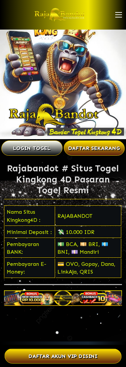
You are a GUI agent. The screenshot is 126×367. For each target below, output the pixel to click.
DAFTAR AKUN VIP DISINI (63, 356)
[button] (118, 14)
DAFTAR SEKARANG (94, 148)
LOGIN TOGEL (31, 148)
